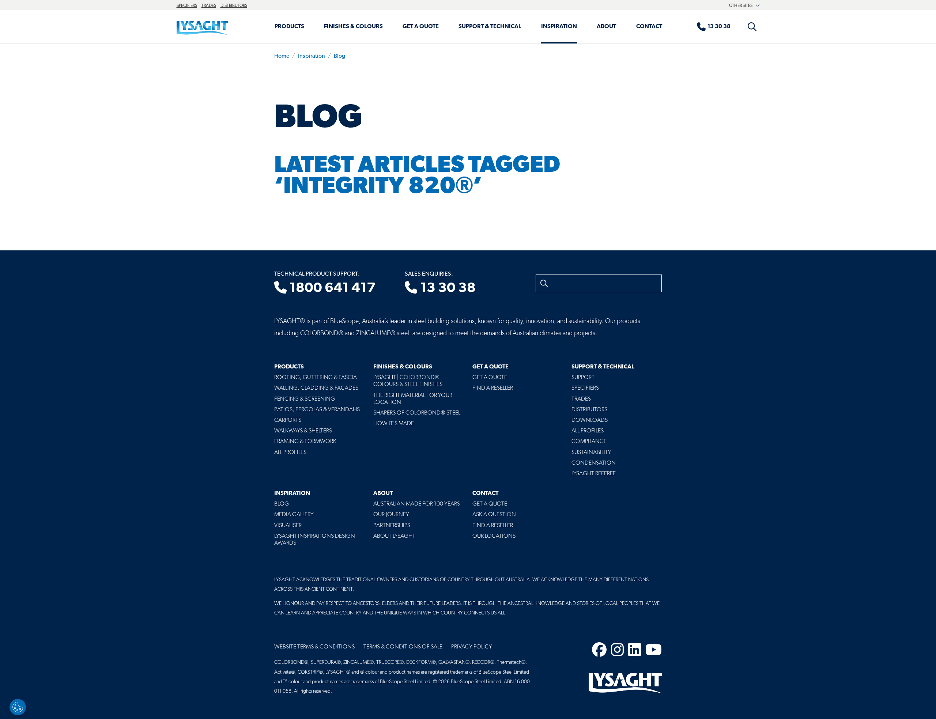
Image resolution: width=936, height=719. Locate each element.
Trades (208, 6)
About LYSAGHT (394, 536)
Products (289, 27)
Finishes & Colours (353, 27)
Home (281, 56)
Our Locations (494, 536)
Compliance (589, 441)
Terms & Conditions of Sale (402, 647)
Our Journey (391, 515)
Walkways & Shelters (303, 431)
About (606, 27)
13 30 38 (447, 288)
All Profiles (290, 452)
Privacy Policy (471, 647)
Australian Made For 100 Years (416, 504)
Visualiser (288, 526)
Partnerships (391, 526)
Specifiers (187, 6)
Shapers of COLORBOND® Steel (416, 413)
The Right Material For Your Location (412, 399)
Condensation (593, 463)
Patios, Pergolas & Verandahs (317, 410)
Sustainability (591, 452)
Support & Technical (489, 27)
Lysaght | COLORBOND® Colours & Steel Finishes (407, 381)
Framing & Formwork (305, 441)
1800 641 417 (331, 288)
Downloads (589, 420)
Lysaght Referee (593, 474)
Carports (287, 420)
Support (583, 378)
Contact (649, 27)
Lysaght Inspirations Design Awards (314, 539)
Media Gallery (294, 515)
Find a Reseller (492, 388)
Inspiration (559, 27)
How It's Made (393, 424)
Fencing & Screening (304, 399)
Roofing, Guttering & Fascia (315, 378)
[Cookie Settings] (18, 707)
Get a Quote (421, 27)
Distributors (233, 6)
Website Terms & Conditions (314, 647)
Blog (339, 56)
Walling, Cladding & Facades (316, 388)
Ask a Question (494, 515)
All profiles (587, 431)
